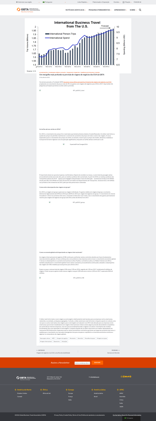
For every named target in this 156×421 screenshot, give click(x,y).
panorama (57, 341)
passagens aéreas (45, 338)
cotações (64, 341)
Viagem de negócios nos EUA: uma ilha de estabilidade (53, 352)
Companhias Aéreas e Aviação (57, 72)
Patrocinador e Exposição (101, 2)
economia (73, 338)
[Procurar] (140, 10)
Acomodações (43, 72)
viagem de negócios (62, 338)
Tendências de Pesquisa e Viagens (90, 72)
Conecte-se (137, 2)
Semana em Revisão (113, 352)
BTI (53, 338)
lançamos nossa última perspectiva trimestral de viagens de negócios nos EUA (87, 82)
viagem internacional (46, 341)
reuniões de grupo (90, 338)
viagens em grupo (102, 338)
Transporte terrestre (73, 72)
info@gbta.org (94, 377)
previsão (80, 338)
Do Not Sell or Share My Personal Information (127, 415)
